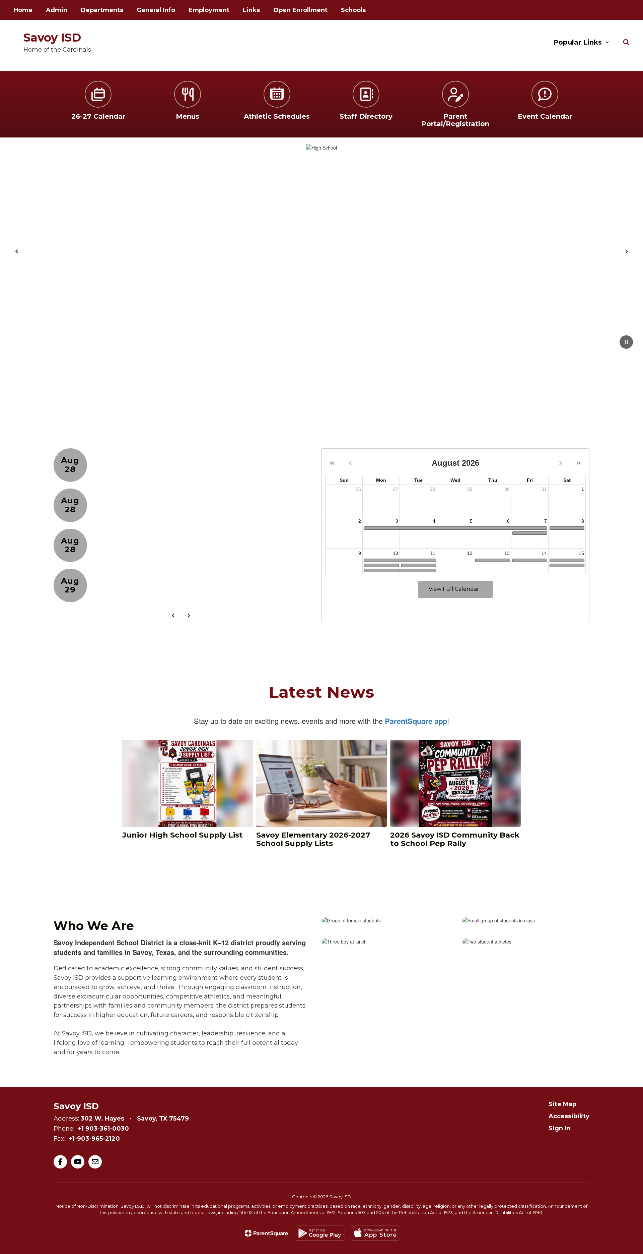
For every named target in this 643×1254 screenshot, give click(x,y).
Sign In (559, 1128)
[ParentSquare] (266, 1233)
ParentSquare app (416, 721)
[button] (581, 42)
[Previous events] (173, 615)
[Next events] (188, 615)
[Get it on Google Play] (320, 1233)
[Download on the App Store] (375, 1233)
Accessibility (569, 1116)
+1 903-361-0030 (103, 1128)
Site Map (562, 1104)
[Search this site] (626, 42)
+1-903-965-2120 (94, 1138)
